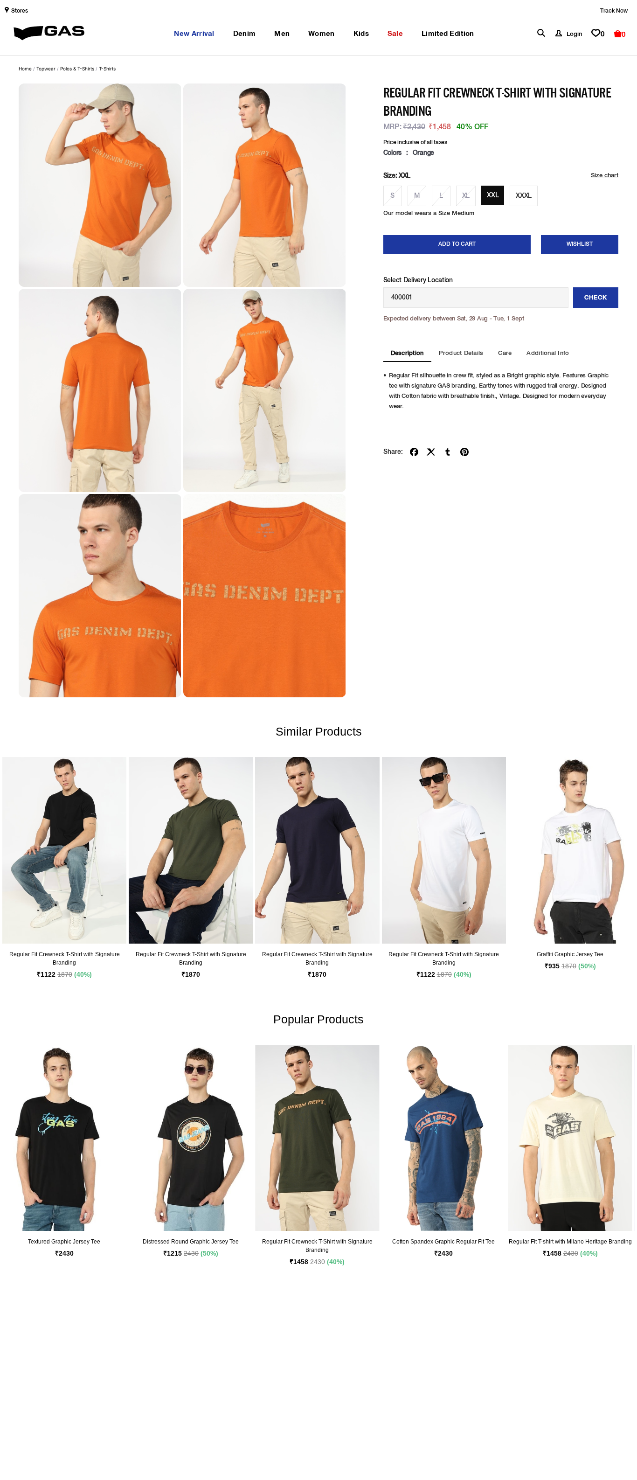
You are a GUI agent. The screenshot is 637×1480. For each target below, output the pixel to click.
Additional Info (547, 353)
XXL (493, 195)
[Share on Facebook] (414, 452)
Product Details (461, 353)
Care (505, 353)
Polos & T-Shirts (77, 68)
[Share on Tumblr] (447, 452)
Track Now (614, 11)
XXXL (524, 196)
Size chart (604, 176)
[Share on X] (430, 452)
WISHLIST (580, 244)
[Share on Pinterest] (464, 452)
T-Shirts (107, 68)
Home (25, 68)
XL (466, 196)
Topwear (45, 68)
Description (407, 353)
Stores (19, 11)
